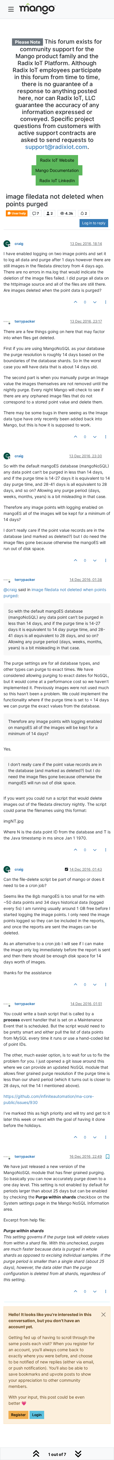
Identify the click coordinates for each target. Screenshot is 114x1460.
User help (18, 213)
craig (19, 243)
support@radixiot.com (56, 146)
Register (18, 1415)
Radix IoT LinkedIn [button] (57, 180)
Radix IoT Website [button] (57, 160)
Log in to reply (94, 223)
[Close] (103, 1314)
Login (37, 1415)
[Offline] (9, 321)
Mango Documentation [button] (57, 170)
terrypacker (25, 321)
